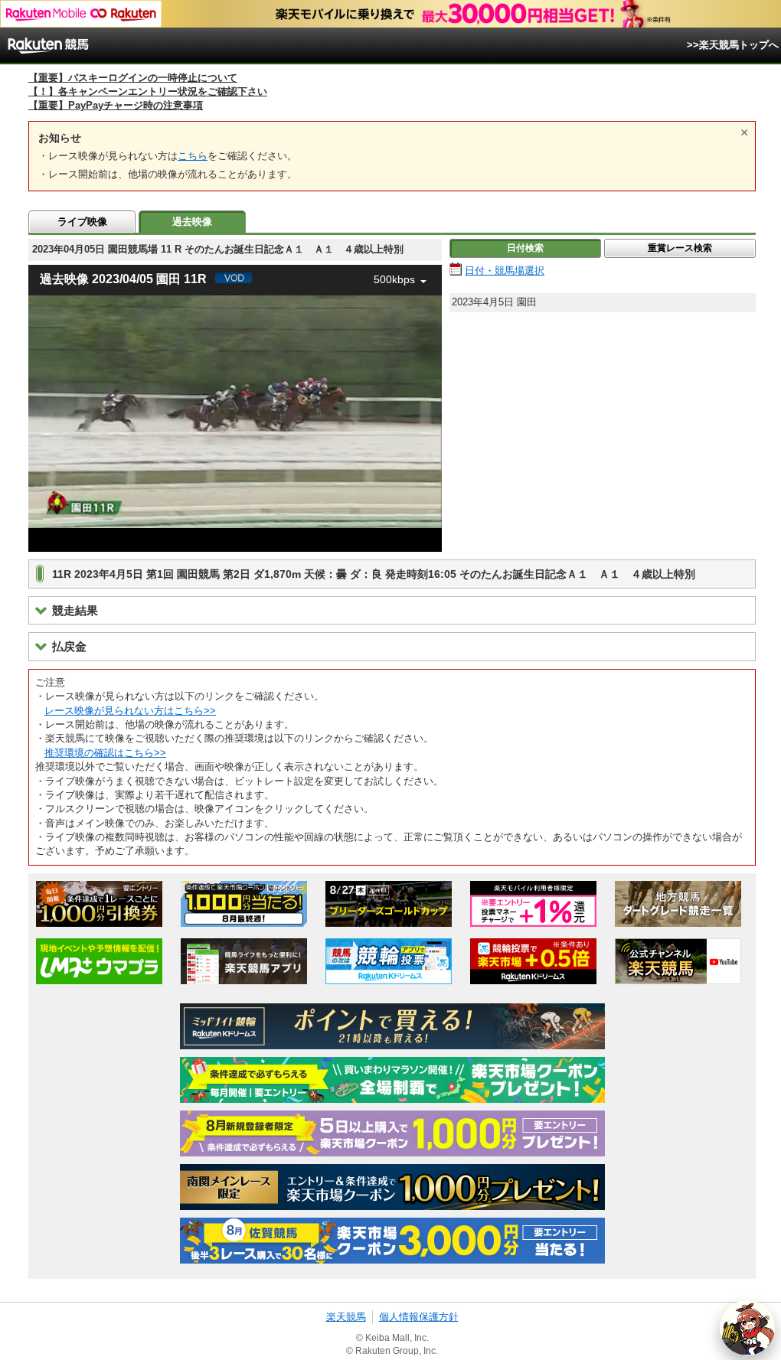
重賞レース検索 (680, 248)
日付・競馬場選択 (504, 270)
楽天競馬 (346, 1316)
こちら (193, 155)
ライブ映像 (82, 221)
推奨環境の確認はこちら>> (105, 752)
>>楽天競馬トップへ (733, 45)
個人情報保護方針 (419, 1316)
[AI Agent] (747, 1327)
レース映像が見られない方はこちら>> (130, 710)
